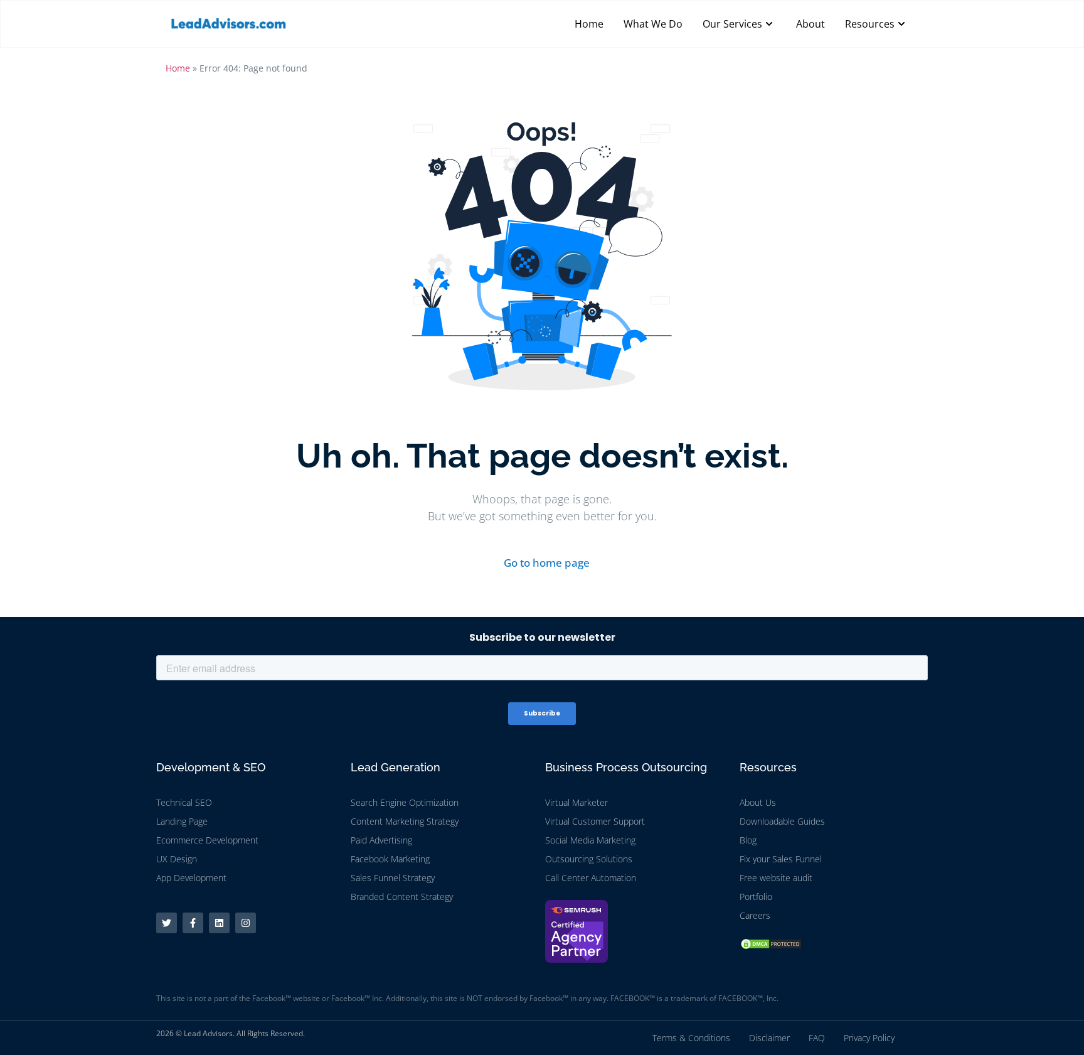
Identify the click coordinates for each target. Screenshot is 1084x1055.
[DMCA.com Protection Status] (771, 946)
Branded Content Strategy (402, 896)
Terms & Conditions (691, 1038)
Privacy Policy (869, 1038)
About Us (758, 802)
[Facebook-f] (193, 923)
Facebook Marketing (390, 859)
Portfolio (756, 896)
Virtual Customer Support (595, 821)
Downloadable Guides (782, 821)
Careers (755, 915)
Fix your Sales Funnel (781, 859)
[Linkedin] (219, 923)
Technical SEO (184, 802)
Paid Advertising (381, 840)
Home (178, 68)
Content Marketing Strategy (405, 821)
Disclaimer (769, 1038)
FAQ (817, 1038)
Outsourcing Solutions (588, 859)
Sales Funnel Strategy (393, 878)
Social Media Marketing (590, 840)
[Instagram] (245, 923)
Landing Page (182, 821)
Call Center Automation (590, 878)
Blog (748, 840)
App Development (191, 878)
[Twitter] (166, 923)
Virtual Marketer (576, 802)
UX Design (176, 859)
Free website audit (776, 878)
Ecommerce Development (207, 840)
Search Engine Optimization (405, 802)
